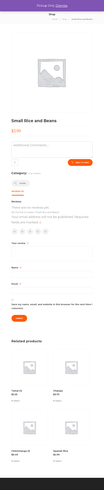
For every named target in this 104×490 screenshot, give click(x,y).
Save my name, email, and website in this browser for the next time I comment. (52, 306)
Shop (64, 19)
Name (15, 267)
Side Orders (34, 173)
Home (55, 19)
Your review (19, 243)
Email (15, 284)
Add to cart (82, 162)
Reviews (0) (18, 191)
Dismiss (61, 5)
